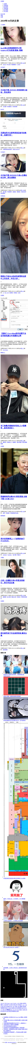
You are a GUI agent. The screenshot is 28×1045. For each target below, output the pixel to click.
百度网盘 (13, 1008)
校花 (19, 1006)
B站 (6, 1003)
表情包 (24, 1009)
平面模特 (9, 191)
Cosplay (15, 1003)
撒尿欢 (18, 191)
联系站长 (14, 1036)
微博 (5, 1006)
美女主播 (14, 1009)
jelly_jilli (7, 292)
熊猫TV (6, 1008)
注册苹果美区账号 (7, 149)
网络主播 (4, 1009)
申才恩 (9, 64)
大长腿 (4, 106)
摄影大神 (13, 597)
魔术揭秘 (19, 442)
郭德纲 (7, 513)
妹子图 (4, 191)
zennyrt (4, 64)
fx (3, 292)
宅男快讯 (3, 195)
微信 (3, 1006)
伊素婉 (21, 1003)
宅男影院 (5, 5)
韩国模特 (13, 64)
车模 (3, 1011)
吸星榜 (4, 597)
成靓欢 (14, 191)
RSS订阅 (3, 14)
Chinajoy (8, 1003)
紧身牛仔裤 (23, 1008)
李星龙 (18, 597)
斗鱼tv (16, 1006)
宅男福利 (19, 1004)
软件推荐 (5, 6)
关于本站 (22, 1036)
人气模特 (3, 24)
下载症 (2, 557)
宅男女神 (15, 1004)
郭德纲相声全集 (14, 513)
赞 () (23, 63)
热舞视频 (3, 1008)
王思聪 (9, 1008)
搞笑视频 (5, 649)
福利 (16, 1008)
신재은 (18, 64)
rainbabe (5, 554)
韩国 (7, 1011)
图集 (2, 1004)
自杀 (19, 292)
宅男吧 (2, 1)
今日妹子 (3, 67)
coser (11, 1003)
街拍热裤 (15, 106)
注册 (2, 17)
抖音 (11, 1006)
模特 (21, 1006)
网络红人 (3, 352)
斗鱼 (13, 1006)
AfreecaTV (3, 1003)
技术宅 (2, 109)
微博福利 (3, 515)
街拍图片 (9, 106)
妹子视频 (5, 9)
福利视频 (19, 1008)
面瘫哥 (14, 442)
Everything (5, 350)
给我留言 (10, 1036)
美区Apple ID (16, 149)
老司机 (17, 1009)
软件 (5, 1011)
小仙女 (23, 1004)
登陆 (2, 15)
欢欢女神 (23, 191)
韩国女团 (10, 1011)
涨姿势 (24, 1006)
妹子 (7, 1005)
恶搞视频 (8, 1006)
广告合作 (6, 1036)
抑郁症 (15, 292)
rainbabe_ (10, 554)
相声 (4, 513)
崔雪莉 (11, 292)
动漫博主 (24, 1003)
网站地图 (18, 1036)
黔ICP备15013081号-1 (12, 1042)
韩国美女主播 (15, 1011)
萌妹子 (19, 554)
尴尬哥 (4, 442)
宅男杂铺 (5, 8)
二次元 (18, 1003)
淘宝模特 (3, 193)
